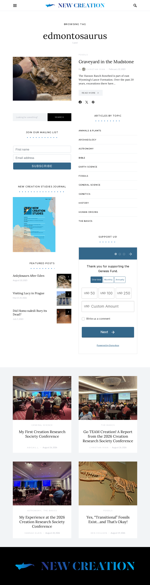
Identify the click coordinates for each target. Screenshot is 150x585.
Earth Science (88, 166)
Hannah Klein (33, 533)
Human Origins (88, 212)
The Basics (85, 221)
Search (59, 117)
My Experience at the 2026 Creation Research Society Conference (42, 522)
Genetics (84, 194)
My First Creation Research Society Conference (42, 434)
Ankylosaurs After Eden (28, 275)
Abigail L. (33, 447)
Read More (88, 93)
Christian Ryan (95, 69)
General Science (89, 185)
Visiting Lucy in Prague (28, 293)
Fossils (83, 55)
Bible (82, 158)
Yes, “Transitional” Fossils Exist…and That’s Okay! (108, 519)
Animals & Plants (90, 130)
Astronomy (86, 148)
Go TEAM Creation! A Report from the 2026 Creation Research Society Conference (108, 436)
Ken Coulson (99, 533)
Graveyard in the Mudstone (106, 61)
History (84, 203)
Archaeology (87, 139)
